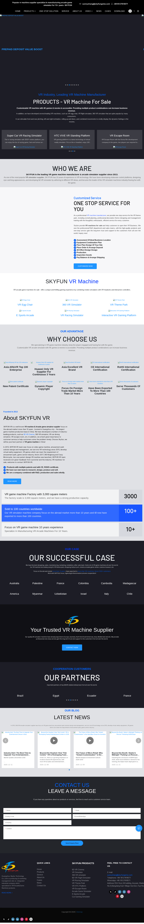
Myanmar (37, 594)
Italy (106, 594)
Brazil (18, 695)
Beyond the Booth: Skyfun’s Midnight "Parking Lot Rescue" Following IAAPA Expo (125, 754)
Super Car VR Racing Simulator (24, 135)
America (14, 594)
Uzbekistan (60, 594)
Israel (84, 594)
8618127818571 (121, 4)
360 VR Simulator (72, 304)
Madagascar (129, 583)
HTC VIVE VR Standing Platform (72, 135)
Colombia (83, 583)
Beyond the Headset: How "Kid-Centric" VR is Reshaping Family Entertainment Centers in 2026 (54, 754)
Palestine (37, 583)
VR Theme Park (119, 304)
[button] (131, 11)
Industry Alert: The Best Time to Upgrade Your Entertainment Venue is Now (17, 754)
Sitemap (79, 912)
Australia (14, 583)
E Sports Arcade (25, 315)
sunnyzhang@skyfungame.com (96, 4)
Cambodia (106, 583)
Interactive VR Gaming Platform (119, 315)
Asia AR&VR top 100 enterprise (16, 368)
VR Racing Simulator (72, 315)
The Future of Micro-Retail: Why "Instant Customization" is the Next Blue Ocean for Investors (89, 754)
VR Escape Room (119, 135)
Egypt (54, 695)
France (60, 583)
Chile (129, 594)
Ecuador (89, 695)
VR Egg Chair (25, 304)
